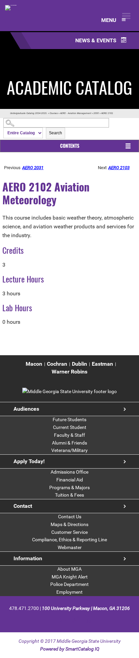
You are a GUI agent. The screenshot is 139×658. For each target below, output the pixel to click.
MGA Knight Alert (70, 577)
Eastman (102, 364)
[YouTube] (87, 619)
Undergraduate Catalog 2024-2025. (28, 113)
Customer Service (69, 532)
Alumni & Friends (69, 443)
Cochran (57, 364)
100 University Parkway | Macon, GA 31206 (86, 608)
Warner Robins (69, 371)
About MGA (69, 569)
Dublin (79, 364)
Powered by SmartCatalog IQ (69, 649)
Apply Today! (29, 461)
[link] (69, 391)
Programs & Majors (69, 487)
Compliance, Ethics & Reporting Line (69, 539)
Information (27, 558)
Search (55, 133)
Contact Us (69, 516)
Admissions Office (69, 472)
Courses (54, 113)
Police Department (69, 584)
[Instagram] (75, 619)
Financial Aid (69, 479)
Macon (34, 364)
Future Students (69, 419)
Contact (22, 506)
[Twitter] (64, 619)
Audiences (26, 409)
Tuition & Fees (69, 495)
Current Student (69, 427)
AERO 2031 (33, 167)
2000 (96, 113)
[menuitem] (34, 364)
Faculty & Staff (69, 435)
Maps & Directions (69, 524)
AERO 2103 (119, 167)
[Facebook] (52, 619)
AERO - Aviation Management (75, 113)
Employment (69, 592)
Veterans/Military (69, 450)
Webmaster (70, 547)
